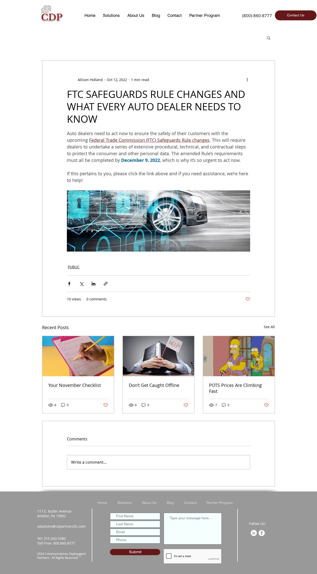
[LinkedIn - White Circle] (254, 533)
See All (269, 326)
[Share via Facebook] (69, 283)
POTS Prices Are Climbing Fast (235, 388)
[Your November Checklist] (78, 356)
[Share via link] (105, 283)
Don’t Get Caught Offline (154, 385)
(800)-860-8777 (257, 15)
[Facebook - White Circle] (262, 533)
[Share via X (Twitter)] (81, 283)
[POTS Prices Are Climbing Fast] (239, 356)
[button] (268, 38)
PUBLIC (73, 266)
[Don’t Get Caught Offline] (158, 356)
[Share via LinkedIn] (93, 283)
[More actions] (247, 80)
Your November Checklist (74, 385)
